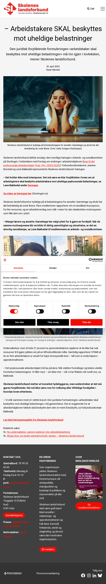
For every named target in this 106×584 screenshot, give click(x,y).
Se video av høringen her (17, 193)
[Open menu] (102, 8)
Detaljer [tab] (53, 268)
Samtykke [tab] (18, 268)
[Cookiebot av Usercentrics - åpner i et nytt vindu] (91, 260)
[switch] (40, 311)
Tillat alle (86, 322)
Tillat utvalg (53, 322)
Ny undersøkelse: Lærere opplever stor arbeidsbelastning (38, 432)
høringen (33, 185)
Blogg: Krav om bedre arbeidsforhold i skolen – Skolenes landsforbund (45, 435)
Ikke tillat (19, 322)
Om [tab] (87, 268)
